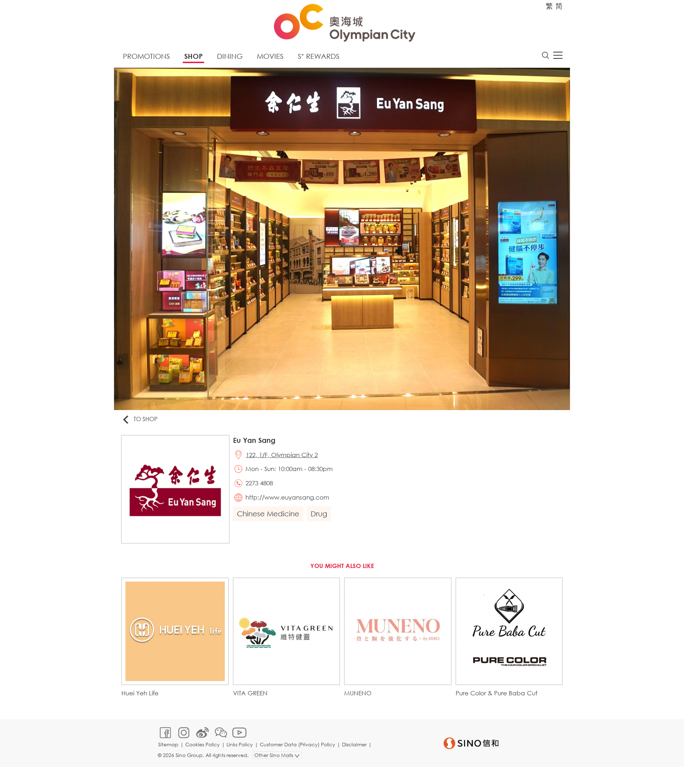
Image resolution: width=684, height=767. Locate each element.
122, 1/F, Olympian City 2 (282, 455)
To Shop (145, 419)
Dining (230, 56)
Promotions (146, 56)
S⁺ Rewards (319, 56)
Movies (270, 56)
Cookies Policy (202, 744)
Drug (319, 514)
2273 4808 (259, 483)
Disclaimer (354, 744)
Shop (193, 56)
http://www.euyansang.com (287, 497)
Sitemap (168, 744)
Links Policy (240, 744)
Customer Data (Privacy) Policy (297, 744)
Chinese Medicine (268, 514)
